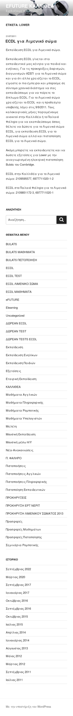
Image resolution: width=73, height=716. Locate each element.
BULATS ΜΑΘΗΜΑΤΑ (20, 252)
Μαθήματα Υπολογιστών (24, 418)
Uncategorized (15, 315)
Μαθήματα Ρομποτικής (22, 410)
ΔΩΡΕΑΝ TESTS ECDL (21, 339)
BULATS (11, 244)
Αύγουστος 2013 (17, 648)
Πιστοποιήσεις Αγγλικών (23, 474)
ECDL (10, 268)
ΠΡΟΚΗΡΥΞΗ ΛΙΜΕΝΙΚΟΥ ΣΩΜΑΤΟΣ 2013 (34, 513)
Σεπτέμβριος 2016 (18, 608)
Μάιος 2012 (14, 656)
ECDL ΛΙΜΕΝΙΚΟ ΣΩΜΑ (22, 284)
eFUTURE (12, 299)
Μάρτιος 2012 (15, 664)
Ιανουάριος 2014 (17, 640)
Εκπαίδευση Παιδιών (20, 363)
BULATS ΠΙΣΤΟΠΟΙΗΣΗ (21, 260)
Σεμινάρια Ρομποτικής (22, 545)
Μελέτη (11, 426)
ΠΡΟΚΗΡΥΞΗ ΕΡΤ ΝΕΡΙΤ (23, 505)
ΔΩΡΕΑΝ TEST (16, 331)
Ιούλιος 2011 (14, 680)
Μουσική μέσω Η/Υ (19, 442)
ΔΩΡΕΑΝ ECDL (16, 323)
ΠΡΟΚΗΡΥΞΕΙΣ (16, 497)
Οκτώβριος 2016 (17, 600)
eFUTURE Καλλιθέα (30, 6)
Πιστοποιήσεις (16, 466)
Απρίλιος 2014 (16, 632)
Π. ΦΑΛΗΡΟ (14, 458)
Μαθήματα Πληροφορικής (24, 402)
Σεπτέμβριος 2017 (18, 585)
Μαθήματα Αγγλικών (21, 394)
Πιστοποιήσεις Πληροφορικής (26, 482)
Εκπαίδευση (14, 347)
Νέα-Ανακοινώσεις (19, 450)
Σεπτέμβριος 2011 (18, 672)
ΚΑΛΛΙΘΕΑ (13, 387)
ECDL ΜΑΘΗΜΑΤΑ (19, 292)
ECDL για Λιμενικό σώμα (31, 41)
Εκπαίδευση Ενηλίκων (21, 355)
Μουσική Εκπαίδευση (20, 434)
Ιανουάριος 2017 (17, 593)
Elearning (12, 307)
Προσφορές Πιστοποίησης (24, 537)
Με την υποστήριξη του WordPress (28, 706)
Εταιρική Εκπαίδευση (21, 379)
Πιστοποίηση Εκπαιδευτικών (25, 489)
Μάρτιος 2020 (15, 577)
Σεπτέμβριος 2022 (18, 569)
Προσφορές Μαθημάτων (23, 529)
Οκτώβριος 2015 (17, 616)
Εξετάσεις (13, 371)
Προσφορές (14, 521)
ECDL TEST (14, 276)
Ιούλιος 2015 (14, 624)
